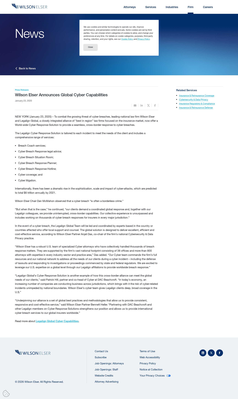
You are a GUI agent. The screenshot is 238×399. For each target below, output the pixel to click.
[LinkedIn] (202, 352)
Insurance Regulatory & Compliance (197, 103)
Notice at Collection (151, 369)
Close (90, 47)
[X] (211, 352)
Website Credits (104, 375)
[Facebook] (219, 352)
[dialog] (119, 38)
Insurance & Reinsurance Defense (196, 107)
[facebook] (155, 105)
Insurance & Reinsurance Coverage (196, 95)
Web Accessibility (150, 357)
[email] (135, 105)
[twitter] (148, 105)
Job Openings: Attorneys (109, 363)
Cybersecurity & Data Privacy (193, 99)
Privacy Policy (148, 363)
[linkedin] (141, 105)
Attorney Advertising (106, 381)
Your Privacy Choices (152, 375)
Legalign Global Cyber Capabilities (57, 321)
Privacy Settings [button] (7, 394)
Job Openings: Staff (106, 369)
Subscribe (100, 357)
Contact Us (101, 351)
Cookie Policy (127, 39)
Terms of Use (147, 351)
